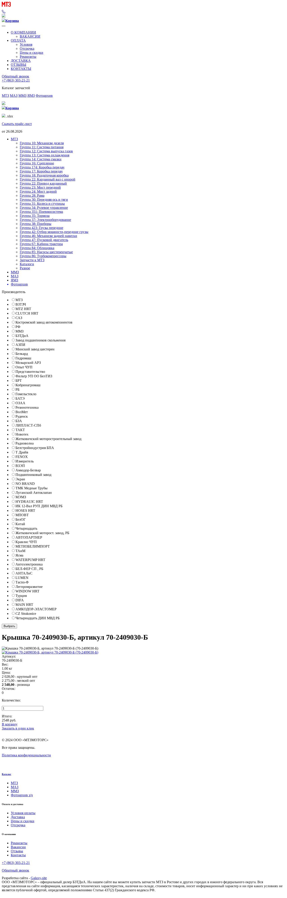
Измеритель (24, 461)
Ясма (19, 555)
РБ (17, 389)
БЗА (18, 421)
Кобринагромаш (27, 385)
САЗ (18, 318)
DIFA (19, 600)
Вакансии (18, 847)
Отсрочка (27, 48)
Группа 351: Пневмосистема (41, 212)
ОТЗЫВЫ (18, 65)
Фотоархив (44, 95)
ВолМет (21, 412)
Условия (26, 44)
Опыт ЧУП (24, 367)
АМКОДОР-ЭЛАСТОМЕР (36, 609)
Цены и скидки (31, 52)
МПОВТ (22, 515)
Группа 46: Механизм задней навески (48, 236)
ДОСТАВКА (21, 61)
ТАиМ (20, 551)
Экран (20, 479)
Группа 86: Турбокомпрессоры (43, 256)
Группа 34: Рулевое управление (44, 207)
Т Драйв (21, 452)
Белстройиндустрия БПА (34, 448)
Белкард (21, 354)
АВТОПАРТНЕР (28, 537)
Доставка (18, 817)
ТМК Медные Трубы (31, 488)
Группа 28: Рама (32, 195)
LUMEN (21, 578)
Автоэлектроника (29, 564)
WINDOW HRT (27, 591)
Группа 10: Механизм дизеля (42, 143)
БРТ (18, 380)
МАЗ (13, 95)
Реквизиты (28, 56)
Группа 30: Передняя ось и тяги (44, 199)
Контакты (18, 855)
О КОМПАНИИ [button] (23, 32)
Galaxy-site (39, 878)
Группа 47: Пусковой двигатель (44, 240)
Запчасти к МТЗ (32, 260)
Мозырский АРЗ (28, 363)
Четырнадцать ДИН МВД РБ (37, 618)
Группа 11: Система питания (41, 147)
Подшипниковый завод (33, 475)
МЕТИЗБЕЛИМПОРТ (32, 546)
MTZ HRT (23, 309)
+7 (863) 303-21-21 (16, 80)
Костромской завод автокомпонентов (43, 322)
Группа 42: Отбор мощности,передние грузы (54, 232)
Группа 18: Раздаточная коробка (44, 175)
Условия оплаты (23, 813)
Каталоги (27, 264)
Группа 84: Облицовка (37, 248)
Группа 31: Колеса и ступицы (42, 203)
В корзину (9, 724)
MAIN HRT (24, 605)
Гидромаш (23, 358)
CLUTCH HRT (26, 313)
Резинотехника (27, 407)
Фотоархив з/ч (22, 795)
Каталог (6, 774)
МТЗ (5, 95)
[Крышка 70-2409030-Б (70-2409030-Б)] (50, 652)
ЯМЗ (31, 95)
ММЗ (22, 95)
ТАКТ (20, 430)
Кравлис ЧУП (26, 542)
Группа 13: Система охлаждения (44, 155)
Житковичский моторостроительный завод (48, 439)
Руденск (21, 416)
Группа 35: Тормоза (35, 216)
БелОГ (20, 519)
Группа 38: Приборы (35, 224)
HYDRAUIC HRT (29, 501)
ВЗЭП (20, 466)
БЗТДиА (21, 336)
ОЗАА (20, 403)
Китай (20, 524)
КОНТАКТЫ (21, 69)
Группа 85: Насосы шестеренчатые (46, 252)
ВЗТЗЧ (20, 304)
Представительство (30, 371)
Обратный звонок (15, 76)
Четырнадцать (26, 528)
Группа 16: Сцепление (37, 163)
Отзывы (17, 851)
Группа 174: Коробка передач (42, 167)
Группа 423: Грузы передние (41, 228)
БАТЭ (20, 398)
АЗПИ (20, 345)
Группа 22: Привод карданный (43, 183)
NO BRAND (25, 484)
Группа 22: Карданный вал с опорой (47, 179)
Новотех (21, 434)
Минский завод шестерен (34, 349)
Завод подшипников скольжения (40, 340)
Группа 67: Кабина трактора (41, 244)
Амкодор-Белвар (28, 470)
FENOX (21, 457)
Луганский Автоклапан (33, 492)
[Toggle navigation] (3, 26)
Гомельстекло (25, 394)
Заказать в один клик (18, 728)
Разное (25, 268)
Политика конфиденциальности (26, 755)
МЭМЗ (20, 497)
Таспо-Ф (22, 582)
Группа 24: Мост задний (38, 191)
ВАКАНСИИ (30, 36)
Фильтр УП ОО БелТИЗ (33, 376)
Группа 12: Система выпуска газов (46, 151)
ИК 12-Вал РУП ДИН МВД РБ (39, 506)
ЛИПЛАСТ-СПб (28, 425)
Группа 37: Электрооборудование (45, 220)
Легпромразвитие (29, 587)
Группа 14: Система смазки (40, 159)
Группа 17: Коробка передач (41, 171)
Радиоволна (24, 443)
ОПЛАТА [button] (18, 40)
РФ (17, 327)
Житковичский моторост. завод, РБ (42, 533)
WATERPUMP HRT (30, 560)
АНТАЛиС (24, 573)
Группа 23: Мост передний (40, 187)
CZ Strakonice (25, 613)
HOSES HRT (25, 510)
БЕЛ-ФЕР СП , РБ (29, 569)
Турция (21, 596)
